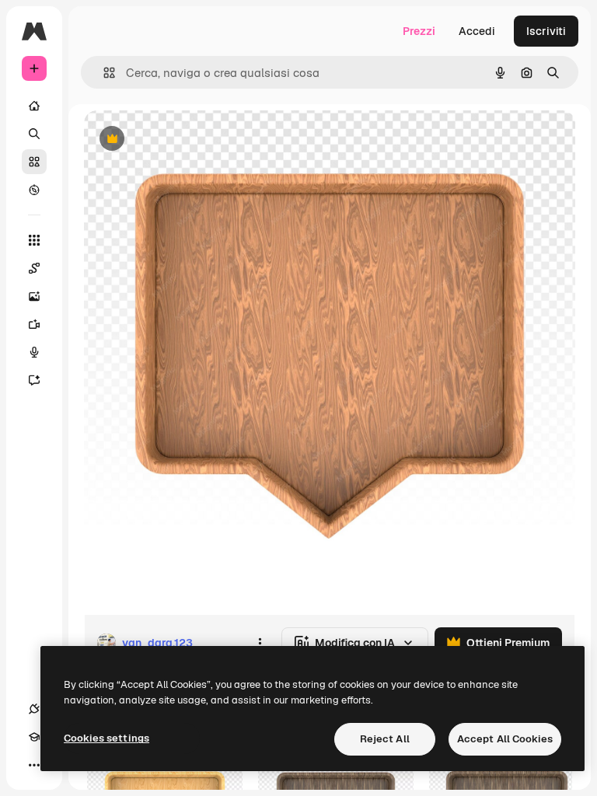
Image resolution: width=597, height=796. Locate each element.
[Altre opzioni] (259, 642)
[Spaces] (34, 268)
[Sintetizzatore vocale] (34, 352)
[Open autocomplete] (103, 73)
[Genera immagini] (34, 296)
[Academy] (34, 736)
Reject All (385, 738)
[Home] (34, 105)
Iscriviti (546, 31)
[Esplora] (34, 189)
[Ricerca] (34, 133)
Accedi (477, 31)
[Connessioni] (34, 708)
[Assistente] (34, 380)
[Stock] (34, 161)
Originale (186, 139)
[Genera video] (34, 324)
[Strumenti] (34, 240)
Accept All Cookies (505, 738)
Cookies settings (106, 738)
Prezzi (419, 31)
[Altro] (34, 764)
